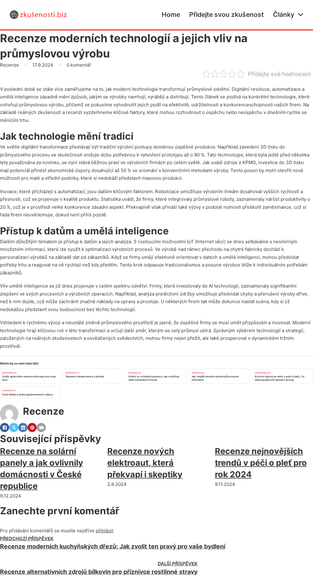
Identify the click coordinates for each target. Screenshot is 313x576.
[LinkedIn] (23, 427)
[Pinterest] (32, 427)
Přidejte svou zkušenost (226, 14)
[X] (13, 427)
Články (283, 14)
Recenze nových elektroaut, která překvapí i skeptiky (144, 462)
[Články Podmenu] (300, 14)
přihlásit (104, 531)
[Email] (41, 427)
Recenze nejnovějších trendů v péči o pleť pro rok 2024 (261, 462)
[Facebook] (4, 427)
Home (171, 14)
